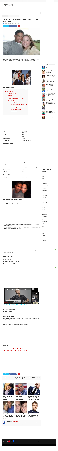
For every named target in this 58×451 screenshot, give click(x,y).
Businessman (44, 188)
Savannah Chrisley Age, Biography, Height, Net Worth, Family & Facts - (18, 289)
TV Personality (44, 240)
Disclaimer (48, 441)
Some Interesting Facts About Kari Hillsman (16, 98)
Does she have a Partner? (15, 107)
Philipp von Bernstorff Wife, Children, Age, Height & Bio (8, 397)
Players (43, 233)
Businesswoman (44, 190)
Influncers (17, 12)
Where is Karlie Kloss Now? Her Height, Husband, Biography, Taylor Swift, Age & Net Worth (50, 80)
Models (43, 228)
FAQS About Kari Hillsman (11, 100)
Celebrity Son (44, 204)
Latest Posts (37, 12)
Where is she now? (14, 111)
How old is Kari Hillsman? (15, 102)
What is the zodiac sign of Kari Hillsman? (18, 106)
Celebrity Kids (44, 197)
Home (31, 441)
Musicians (43, 230)
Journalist (30, 12)
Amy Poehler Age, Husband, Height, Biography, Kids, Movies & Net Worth (50, 89)
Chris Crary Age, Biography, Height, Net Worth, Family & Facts (33, 415)
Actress (43, 174)
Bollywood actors (44, 183)
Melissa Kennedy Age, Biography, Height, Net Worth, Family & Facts (20, 415)
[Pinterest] (19, 26)
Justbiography (6, 23)
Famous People (44, 214)
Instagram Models (44, 221)
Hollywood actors (44, 216)
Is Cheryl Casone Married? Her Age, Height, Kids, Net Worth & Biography (50, 67)
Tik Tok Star (43, 238)
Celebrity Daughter (45, 193)
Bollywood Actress (45, 185)
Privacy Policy (39, 441)
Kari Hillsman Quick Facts (9, 91)
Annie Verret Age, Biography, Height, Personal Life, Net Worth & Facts (15, 350)
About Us (34, 441)
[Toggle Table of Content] (26, 90)
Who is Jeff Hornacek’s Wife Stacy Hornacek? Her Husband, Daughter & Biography (8, 416)
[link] (5, 289)
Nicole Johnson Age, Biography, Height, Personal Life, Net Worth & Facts (15, 348)
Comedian (43, 207)
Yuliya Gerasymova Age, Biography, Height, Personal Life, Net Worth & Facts (30, 378)
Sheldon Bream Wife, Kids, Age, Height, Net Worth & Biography (20, 397)
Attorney (43, 178)
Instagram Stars (44, 223)
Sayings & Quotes (44, 12)
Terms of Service (43, 441)
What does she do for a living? (16, 109)
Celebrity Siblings (44, 202)
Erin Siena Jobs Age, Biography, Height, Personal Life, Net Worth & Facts (12, 378)
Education (10, 95)
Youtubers (43, 242)
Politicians (43, 235)
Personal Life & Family (12, 93)
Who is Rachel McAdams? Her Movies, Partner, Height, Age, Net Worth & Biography (50, 71)
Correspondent (44, 211)
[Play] (35, 297)
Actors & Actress (44, 173)
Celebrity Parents (44, 200)
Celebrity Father (44, 195)
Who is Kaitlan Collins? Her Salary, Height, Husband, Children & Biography (50, 94)
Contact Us (52, 441)
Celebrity (11, 12)
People (43, 231)
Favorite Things (11, 96)
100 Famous (5, 12)
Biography (23, 12)
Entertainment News (45, 212)
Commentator (44, 209)
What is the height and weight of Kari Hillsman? (19, 104)
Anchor (43, 176)
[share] (30, 289)
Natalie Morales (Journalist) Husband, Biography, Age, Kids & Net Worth (50, 85)
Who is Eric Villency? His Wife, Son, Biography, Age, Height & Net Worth (33, 397)
